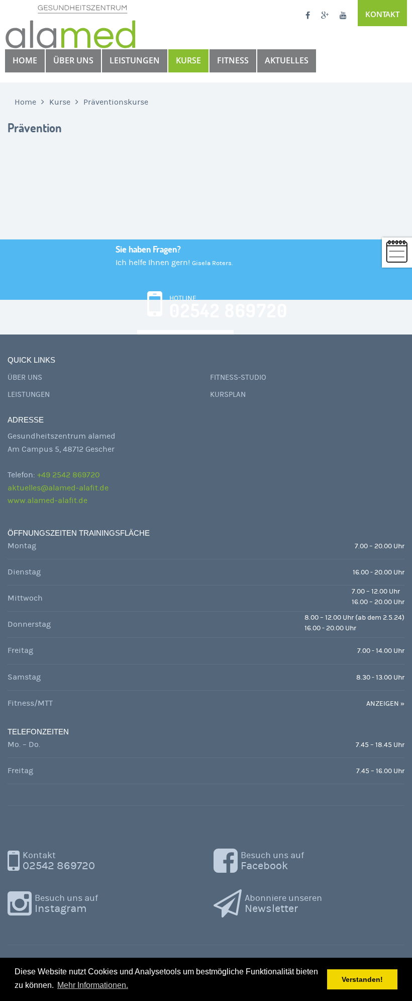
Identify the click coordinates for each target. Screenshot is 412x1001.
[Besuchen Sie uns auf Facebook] (307, 16)
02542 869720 (59, 861)
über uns (73, 60)
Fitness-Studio (238, 377)
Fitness (233, 60)
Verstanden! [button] (362, 979)
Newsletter (283, 904)
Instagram (66, 904)
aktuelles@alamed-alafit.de (58, 487)
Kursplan (228, 394)
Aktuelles (286, 60)
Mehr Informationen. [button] (92, 985)
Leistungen (135, 60)
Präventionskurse (115, 102)
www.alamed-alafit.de (47, 500)
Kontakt (382, 14)
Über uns (25, 377)
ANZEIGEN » (385, 704)
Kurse (188, 60)
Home (25, 60)
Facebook (272, 861)
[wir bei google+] (325, 16)
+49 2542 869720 (68, 474)
